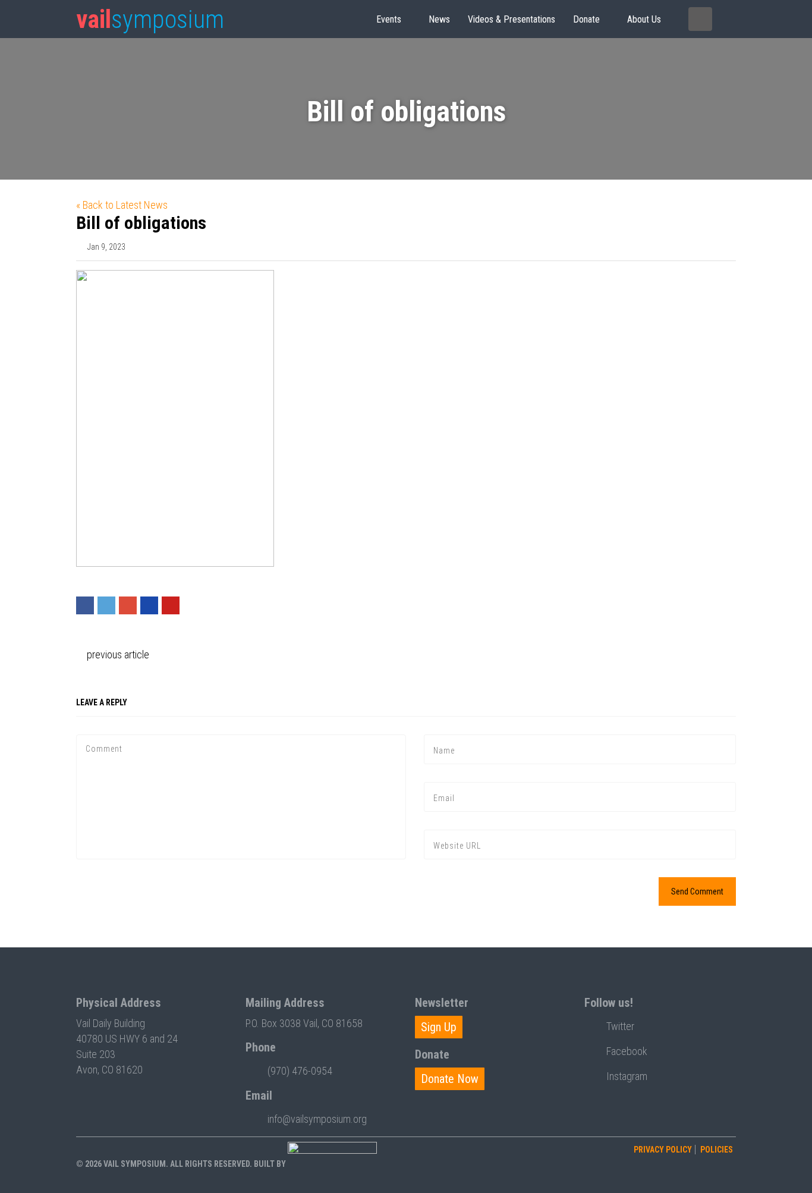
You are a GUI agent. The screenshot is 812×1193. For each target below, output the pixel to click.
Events (388, 19)
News (439, 19)
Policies (716, 1149)
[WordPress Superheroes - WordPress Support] (332, 1164)
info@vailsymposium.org (317, 1119)
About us (644, 19)
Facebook (626, 1051)
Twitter (620, 1026)
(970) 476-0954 (299, 1071)
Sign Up (439, 1027)
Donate (586, 19)
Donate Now (450, 1079)
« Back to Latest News (122, 205)
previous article (116, 654)
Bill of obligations (141, 222)
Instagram (626, 1076)
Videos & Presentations (511, 19)
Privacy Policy (663, 1149)
